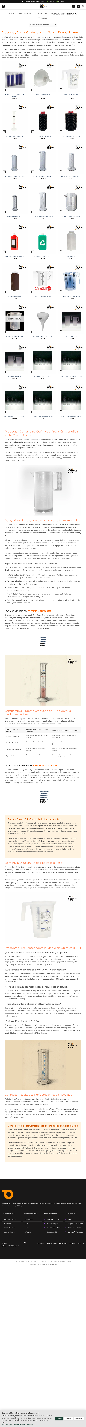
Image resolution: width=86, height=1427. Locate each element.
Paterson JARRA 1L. (71, 336)
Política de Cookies (7, 1424)
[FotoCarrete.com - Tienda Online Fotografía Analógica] (43, 6)
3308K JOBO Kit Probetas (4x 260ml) (15, 95)
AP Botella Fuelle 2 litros (71, 136)
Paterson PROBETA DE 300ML (43, 416)
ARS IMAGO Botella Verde (43, 256)
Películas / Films (10, 1219)
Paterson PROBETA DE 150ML (14, 416)
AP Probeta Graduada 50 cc (14, 216)
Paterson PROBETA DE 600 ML (71, 416)
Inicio (12, 13)
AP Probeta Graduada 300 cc (71, 176)
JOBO (27, 1224)
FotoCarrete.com (20, 1261)
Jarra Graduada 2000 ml (71, 296)
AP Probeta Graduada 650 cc (43, 216)
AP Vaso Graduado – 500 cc (71, 216)
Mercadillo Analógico (75, 1232)
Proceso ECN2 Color (54, 1228)
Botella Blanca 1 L (71, 256)
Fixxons (28, 1232)
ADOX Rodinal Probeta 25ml (14, 136)
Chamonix (29, 1219)
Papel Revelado (9, 1228)
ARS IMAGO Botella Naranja (14, 256)
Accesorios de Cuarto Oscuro (33, 13)
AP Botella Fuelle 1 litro (43, 136)
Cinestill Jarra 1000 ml (43, 296)
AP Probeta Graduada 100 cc (15, 176)
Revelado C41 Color (54, 1219)
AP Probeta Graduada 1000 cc (43, 176)
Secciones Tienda (8, 1214)
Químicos (7, 1224)
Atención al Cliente (74, 1228)
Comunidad (69, 1214)
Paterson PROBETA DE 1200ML (71, 376)
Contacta (45, 1261)
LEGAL (69, 1261)
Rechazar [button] (68, 1419)
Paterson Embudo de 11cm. (43, 336)
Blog (69, 1219)
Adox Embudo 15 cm (43, 94)
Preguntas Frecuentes (75, 1224)
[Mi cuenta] (78, 6)
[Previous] (73, 641)
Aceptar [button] (59, 1419)
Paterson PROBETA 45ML (43, 376)
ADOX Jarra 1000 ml (71, 94)
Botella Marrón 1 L (14, 296)
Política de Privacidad (19, 1424)
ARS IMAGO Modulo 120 (42, 795)
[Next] (79, 641)
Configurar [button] (79, 1419)
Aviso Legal (30, 1424)
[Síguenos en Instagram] (25, 1243)
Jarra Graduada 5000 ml (14, 336)
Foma (27, 1228)
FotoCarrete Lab (50, 1214)
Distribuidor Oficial (30, 1214)
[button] (3, 6)
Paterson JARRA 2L (14, 376)
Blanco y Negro (52, 1224)
